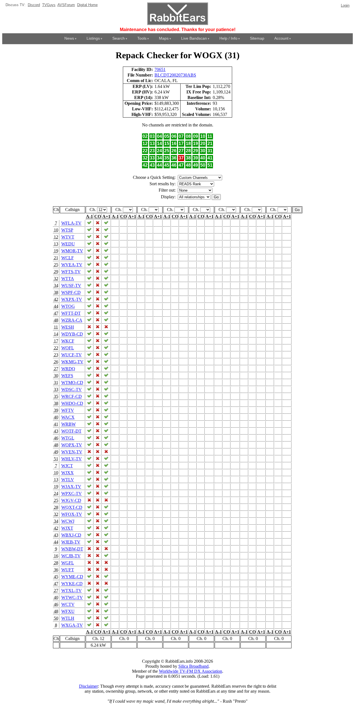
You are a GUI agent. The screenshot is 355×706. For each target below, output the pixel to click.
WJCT (67, 465)
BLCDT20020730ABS (175, 75)
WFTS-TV (71, 271)
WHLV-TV (71, 458)
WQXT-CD (71, 507)
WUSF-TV (71, 285)
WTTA (67, 278)
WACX (68, 417)
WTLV (67, 479)
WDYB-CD (72, 334)
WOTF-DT (71, 431)
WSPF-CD (71, 292)
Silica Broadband (193, 666)
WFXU (68, 611)
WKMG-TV (72, 361)
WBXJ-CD (71, 535)
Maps (164, 38)
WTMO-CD (72, 382)
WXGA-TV (72, 625)
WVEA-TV (71, 264)
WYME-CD (72, 576)
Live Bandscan (194, 38)
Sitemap (257, 38)
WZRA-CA (71, 320)
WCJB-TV (71, 555)
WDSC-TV (71, 389)
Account (281, 38)
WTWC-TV (72, 597)
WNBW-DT (72, 549)
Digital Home (87, 5)
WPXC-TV (71, 493)
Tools (141, 38)
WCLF (67, 257)
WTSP (67, 230)
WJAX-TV (71, 486)
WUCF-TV (71, 354)
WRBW (68, 424)
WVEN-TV (71, 451)
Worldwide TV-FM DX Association (190, 671)
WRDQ (68, 368)
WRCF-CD (71, 396)
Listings (93, 38)
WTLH (67, 618)
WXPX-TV (71, 299)
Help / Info (228, 38)
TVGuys (48, 5)
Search (118, 38)
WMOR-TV (72, 250)
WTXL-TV (71, 590)
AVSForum (66, 5)
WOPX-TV (71, 445)
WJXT (67, 528)
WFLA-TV (71, 223)
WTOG (68, 306)
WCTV (68, 604)
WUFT (67, 569)
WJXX (67, 472)
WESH (67, 327)
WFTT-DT (71, 313)
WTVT (67, 237)
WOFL (67, 348)
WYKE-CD (72, 583)
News (69, 38)
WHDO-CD (72, 403)
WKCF (67, 341)
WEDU (68, 244)
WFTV (67, 410)
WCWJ (67, 521)
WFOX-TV (71, 514)
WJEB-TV (70, 542)
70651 (160, 69)
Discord (34, 5)
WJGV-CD (71, 500)
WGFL (67, 562)
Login (345, 5)
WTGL (67, 438)
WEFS (67, 375)
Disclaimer (88, 686)
